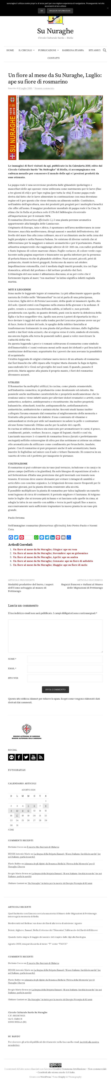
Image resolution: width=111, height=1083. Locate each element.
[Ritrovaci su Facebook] (18, 757)
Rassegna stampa (73, 50)
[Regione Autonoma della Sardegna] (26, 731)
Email (12, 669)
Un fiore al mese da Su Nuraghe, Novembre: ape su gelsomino (50, 553)
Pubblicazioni (47, 50)
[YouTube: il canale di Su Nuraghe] (33, 757)
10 (17, 810)
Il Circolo (25, 50)
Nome (12, 659)
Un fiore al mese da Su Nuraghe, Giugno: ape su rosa (45, 549)
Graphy (61, 1077)
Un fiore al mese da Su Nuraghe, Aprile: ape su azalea (45, 557)
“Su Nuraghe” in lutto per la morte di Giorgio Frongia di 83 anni (59, 883)
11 (22, 810)
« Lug (11, 829)
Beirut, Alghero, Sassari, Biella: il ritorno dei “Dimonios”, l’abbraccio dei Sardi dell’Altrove (53, 930)
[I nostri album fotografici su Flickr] (11, 757)
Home (10, 50)
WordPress (45, 1077)
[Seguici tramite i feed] (40, 757)
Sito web (13, 678)
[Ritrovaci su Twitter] (26, 757)
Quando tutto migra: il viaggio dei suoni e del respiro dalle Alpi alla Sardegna (47, 937)
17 (17, 815)
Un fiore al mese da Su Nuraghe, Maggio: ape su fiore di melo (50, 564)
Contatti (54, 58)
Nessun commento (44, 88)
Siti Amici (94, 50)
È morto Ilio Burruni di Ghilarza (43, 847)
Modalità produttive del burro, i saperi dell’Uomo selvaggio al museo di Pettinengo (30, 588)
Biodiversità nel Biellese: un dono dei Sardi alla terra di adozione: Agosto (45, 923)
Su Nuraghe (55, 31)
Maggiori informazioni (59, 11)
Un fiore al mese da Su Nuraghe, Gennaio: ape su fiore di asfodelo (53, 561)
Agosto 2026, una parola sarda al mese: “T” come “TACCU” (38, 943)
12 (28, 810)
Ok (42, 11)
